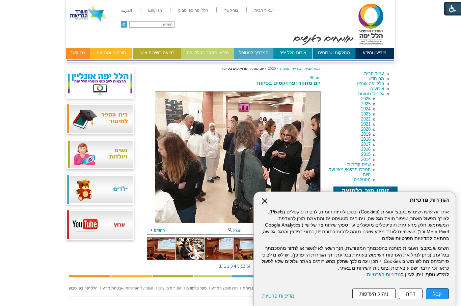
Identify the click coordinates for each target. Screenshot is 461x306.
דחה (410, 294)
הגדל (237, 230)
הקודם (159, 230)
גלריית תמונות (371, 93)
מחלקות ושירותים (334, 52)
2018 (366, 139)
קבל (437, 294)
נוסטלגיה (362, 179)
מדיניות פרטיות (278, 296)
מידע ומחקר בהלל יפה (208, 52)
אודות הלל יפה (292, 52)
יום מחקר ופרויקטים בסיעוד (288, 83)
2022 (366, 119)
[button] (124, 24)
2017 (366, 144)
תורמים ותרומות (111, 52)
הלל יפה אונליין (370, 83)
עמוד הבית (374, 73)
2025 (366, 103)
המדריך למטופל (253, 52)
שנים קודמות (359, 164)
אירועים (377, 88)
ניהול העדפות (373, 294)
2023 (366, 113)
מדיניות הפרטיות (384, 274)
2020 (366, 129)
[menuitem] (263, 10)
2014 (366, 159)
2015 (366, 154)
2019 (366, 134)
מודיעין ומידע (374, 52)
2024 (366, 108)
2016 (366, 149)
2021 (366, 124)
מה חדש (376, 78)
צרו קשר (77, 52)
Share (315, 77)
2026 (366, 98)
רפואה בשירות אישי (156, 52)
